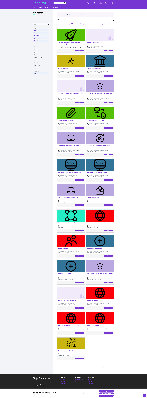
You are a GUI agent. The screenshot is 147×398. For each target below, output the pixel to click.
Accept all (106, 391)
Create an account (79, 379)
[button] (35, 28)
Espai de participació (43, 7)
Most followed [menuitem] (103, 24)
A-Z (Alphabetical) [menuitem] (72, 24)
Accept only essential (106, 393)
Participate (63, 383)
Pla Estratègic (54, 7)
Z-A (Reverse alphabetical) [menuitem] (81, 24)
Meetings (90, 381)
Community (63, 379)
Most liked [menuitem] (89, 24)
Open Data (90, 383)
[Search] (65, 3)
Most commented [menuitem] (96, 24)
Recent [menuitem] (65, 24)
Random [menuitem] (59, 24)
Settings (106, 395)
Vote (81, 50)
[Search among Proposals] (48, 24)
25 (65, 366)
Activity (63, 381)
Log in (76, 381)
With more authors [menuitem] (110, 24)
